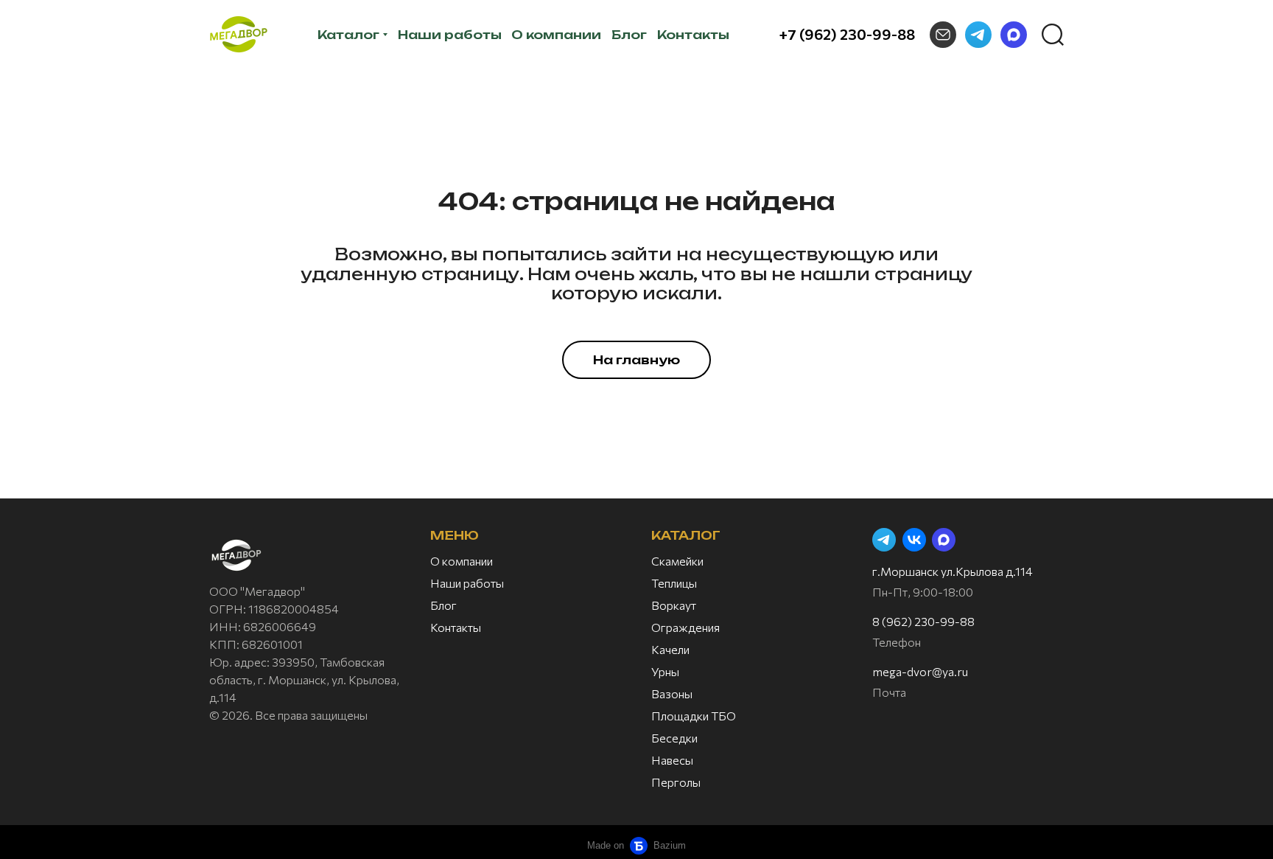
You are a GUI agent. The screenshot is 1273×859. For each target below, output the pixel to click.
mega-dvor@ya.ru (920, 671)
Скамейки (677, 561)
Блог (443, 605)
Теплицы (674, 583)
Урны (665, 671)
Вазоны (671, 693)
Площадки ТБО (693, 716)
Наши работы (467, 583)
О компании (461, 561)
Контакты (455, 627)
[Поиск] (1053, 35)
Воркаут (673, 605)
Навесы (672, 760)
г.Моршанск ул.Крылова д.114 (952, 571)
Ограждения (685, 627)
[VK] (914, 540)
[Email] (943, 34)
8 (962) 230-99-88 (923, 621)
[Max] (1013, 34)
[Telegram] (978, 34)
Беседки (674, 738)
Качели (670, 649)
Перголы (676, 782)
